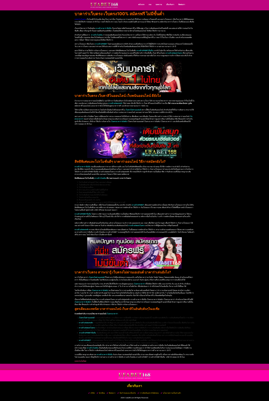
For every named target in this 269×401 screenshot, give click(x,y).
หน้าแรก (141, 4)
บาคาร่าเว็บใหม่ (80, 361)
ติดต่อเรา (181, 4)
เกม (150, 4)
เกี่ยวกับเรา (170, 4)
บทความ (159, 4)
